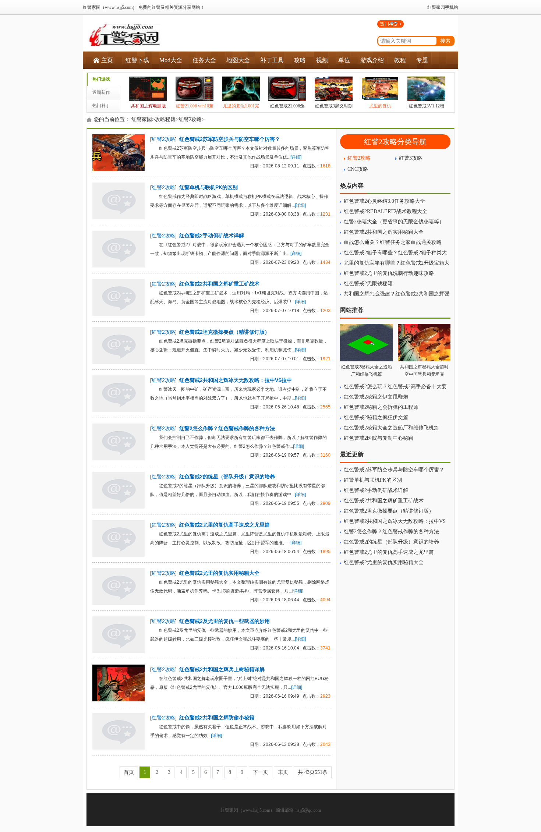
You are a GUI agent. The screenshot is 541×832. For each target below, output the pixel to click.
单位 (344, 60)
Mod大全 (170, 60)
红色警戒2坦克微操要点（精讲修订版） (224, 332)
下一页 (260, 772)
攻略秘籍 (165, 119)
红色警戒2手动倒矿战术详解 (211, 235)
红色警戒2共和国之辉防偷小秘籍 (216, 718)
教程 (400, 60)
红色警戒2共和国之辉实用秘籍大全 (384, 232)
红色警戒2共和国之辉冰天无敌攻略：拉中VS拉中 (235, 380)
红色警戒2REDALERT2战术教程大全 (385, 211)
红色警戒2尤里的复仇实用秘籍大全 (219, 573)
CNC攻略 (357, 169)
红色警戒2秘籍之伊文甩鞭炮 (376, 397)
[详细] (295, 157)
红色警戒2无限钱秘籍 (368, 283)
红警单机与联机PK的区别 (208, 187)
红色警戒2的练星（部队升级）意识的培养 (227, 476)
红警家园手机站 (442, 7)
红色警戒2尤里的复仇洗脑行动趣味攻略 (389, 273)
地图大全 (238, 60)
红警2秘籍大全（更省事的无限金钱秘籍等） (394, 221)
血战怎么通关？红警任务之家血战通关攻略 (393, 242)
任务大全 (204, 60)
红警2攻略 (190, 119)
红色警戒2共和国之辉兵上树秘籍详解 (222, 669)
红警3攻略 (410, 158)
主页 (107, 60)
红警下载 (137, 60)
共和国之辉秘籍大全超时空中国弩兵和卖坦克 (424, 370)
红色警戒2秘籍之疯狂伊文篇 (376, 417)
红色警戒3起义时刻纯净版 (334, 111)
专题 (422, 60)
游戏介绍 (372, 60)
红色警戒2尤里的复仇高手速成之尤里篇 (224, 525)
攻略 (300, 60)
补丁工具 (272, 60)
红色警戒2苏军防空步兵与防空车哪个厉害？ (229, 139)
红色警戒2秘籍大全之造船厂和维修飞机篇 (366, 370)
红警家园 (141, 119)
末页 (283, 772)
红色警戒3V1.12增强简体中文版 (426, 111)
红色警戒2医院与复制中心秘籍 (378, 438)
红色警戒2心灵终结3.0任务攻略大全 (384, 201)
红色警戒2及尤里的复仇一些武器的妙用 (224, 621)
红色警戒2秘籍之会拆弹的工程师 (381, 407)
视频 (322, 60)
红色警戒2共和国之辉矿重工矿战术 (219, 284)
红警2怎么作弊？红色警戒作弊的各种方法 (227, 428)
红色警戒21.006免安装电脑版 (287, 111)
